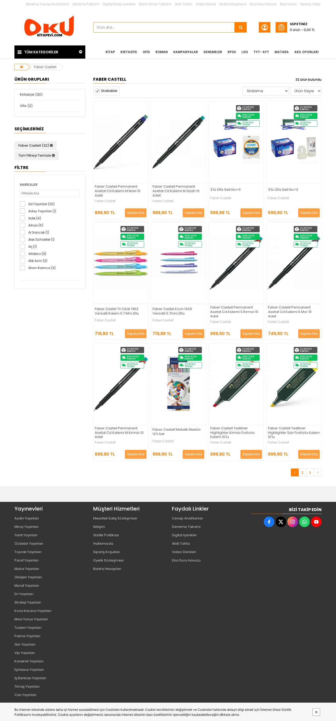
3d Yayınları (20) (41, 204)
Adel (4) (34, 218)
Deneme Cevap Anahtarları (47, 4)
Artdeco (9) (37, 253)
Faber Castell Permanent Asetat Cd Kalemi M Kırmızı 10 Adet (119, 433)
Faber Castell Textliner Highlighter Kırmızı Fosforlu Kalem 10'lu (232, 433)
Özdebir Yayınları (28, 543)
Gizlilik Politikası (106, 535)
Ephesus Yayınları (29, 669)
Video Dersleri (184, 551)
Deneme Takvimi (86, 4)
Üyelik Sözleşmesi (108, 560)
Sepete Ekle (135, 212)
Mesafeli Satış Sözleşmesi (115, 518)
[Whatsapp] (304, 522)
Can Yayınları (25, 694)
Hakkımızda (103, 543)
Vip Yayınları (24, 652)
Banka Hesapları (107, 568)
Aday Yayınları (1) (42, 211)
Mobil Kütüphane (232, 4)
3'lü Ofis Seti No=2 (283, 190)
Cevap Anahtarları (187, 518)
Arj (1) (32, 246)
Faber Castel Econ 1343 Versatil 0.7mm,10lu (172, 311)
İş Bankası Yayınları (30, 678)
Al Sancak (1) (38, 232)
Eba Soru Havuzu (263, 4)
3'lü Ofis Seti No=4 (225, 190)
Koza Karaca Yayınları (32, 610)
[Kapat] (316, 712)
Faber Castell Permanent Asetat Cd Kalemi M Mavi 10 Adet (117, 191)
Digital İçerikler (184, 535)
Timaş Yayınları (27, 686)
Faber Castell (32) (34, 145)
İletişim (99, 526)
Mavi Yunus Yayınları (31, 619)
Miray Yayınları (26, 526)
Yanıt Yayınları (26, 535)
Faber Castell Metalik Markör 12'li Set (177, 432)
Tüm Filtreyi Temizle (35, 155)
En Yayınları (23, 593)
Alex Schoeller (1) (41, 239)
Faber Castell (45, 66)
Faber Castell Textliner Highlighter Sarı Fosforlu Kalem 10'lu (294, 433)
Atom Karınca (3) (42, 268)
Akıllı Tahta (183, 4)
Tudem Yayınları (27, 627)
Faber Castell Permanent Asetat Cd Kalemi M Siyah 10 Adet (176, 191)
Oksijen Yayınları (28, 577)
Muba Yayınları (26, 568)
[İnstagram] (292, 522)
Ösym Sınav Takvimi (155, 4)
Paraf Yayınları (26, 560)
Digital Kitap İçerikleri (119, 4)
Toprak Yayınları (27, 551)
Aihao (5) (35, 225)
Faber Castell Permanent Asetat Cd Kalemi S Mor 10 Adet (290, 312)
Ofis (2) (26, 105)
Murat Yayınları (26, 585)
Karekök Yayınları (29, 661)
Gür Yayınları (24, 644)
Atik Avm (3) (37, 261)
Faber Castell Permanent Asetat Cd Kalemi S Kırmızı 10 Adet (234, 312)
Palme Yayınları (27, 636)
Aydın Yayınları (26, 518)
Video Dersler (206, 4)
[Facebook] (269, 522)
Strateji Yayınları (27, 602)
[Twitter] (281, 522)
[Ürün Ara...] (241, 27)
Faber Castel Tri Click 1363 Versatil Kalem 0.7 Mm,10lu (117, 311)
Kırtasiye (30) (31, 94)
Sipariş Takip (310, 4)
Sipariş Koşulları (106, 551)
